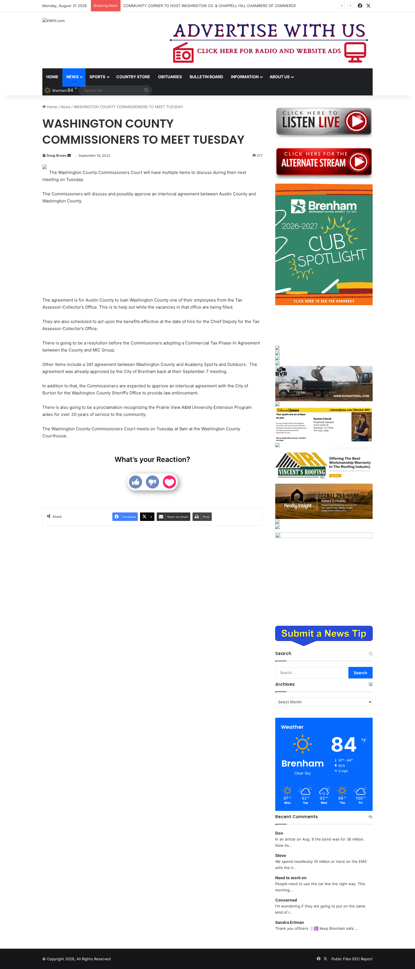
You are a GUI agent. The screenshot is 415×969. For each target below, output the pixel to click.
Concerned (286, 900)
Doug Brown (57, 155)
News (72, 76)
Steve (280, 855)
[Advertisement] (152, 251)
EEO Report (362, 959)
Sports (97, 76)
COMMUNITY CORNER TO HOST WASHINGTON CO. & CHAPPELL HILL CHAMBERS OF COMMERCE (209, 5)
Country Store (133, 76)
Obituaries (170, 76)
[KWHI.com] (53, 21)
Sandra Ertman (289, 922)
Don (279, 833)
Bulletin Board (206, 76)
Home (52, 76)
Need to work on (291, 877)
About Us (280, 76)
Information (245, 76)
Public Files (341, 959)
